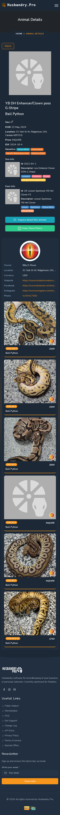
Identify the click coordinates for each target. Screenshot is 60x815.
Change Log (10, 725)
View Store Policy (31, 228)
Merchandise (10, 710)
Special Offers (11, 745)
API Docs (9, 730)
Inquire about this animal (31, 219)
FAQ (6, 715)
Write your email (11, 767)
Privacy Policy (11, 735)
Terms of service (12, 740)
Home (19, 33)
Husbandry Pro (45, 799)
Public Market (11, 705)
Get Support (10, 720)
